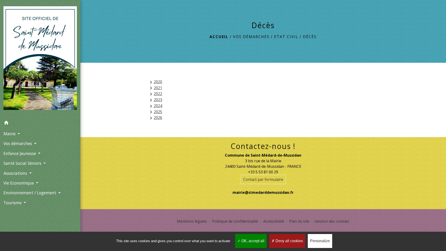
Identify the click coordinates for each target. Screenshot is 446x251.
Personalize (320, 241)
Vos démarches (251, 36)
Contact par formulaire (263, 179)
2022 (155, 94)
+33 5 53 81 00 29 (263, 172)
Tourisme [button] (13, 202)
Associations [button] (15, 173)
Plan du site (299, 221)
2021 (155, 88)
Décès (310, 36)
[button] (40, 123)
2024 (155, 106)
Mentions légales (192, 221)
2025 (155, 112)
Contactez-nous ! (263, 146)
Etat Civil (286, 36)
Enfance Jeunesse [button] (20, 153)
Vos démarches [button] (18, 143)
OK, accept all (252, 241)
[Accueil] (40, 59)
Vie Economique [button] (19, 183)
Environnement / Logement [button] (30, 192)
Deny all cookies (289, 241)
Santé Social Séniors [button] (23, 163)
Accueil (219, 36)
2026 (155, 118)
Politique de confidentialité (235, 221)
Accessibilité (273, 221)
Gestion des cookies (332, 221)
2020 (155, 82)
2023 (155, 100)
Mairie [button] (10, 133)
